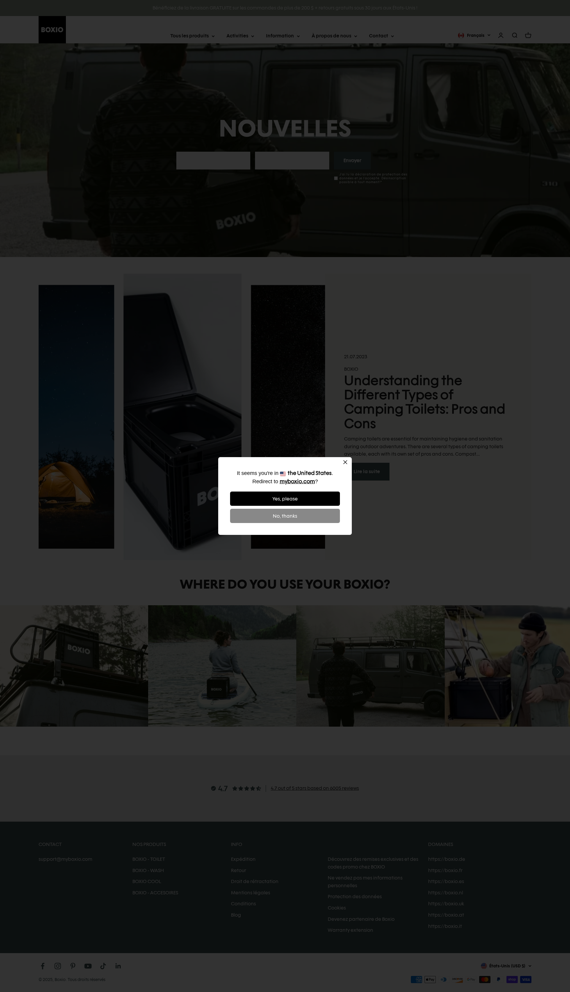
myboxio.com (297, 481)
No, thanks (285, 516)
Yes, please (285, 499)
